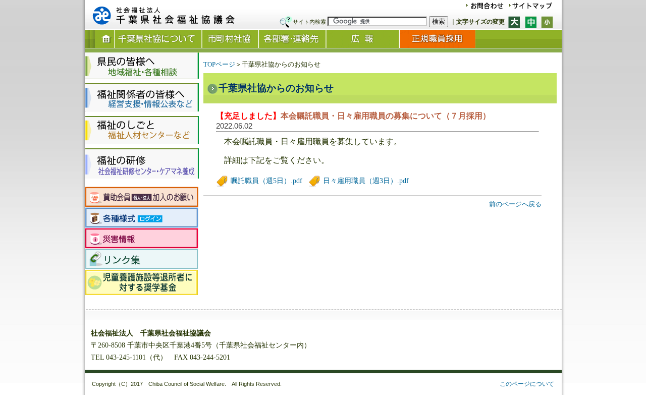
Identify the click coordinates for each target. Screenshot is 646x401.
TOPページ (219, 64)
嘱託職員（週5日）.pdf (265, 181)
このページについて (527, 383)
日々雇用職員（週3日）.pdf (365, 181)
